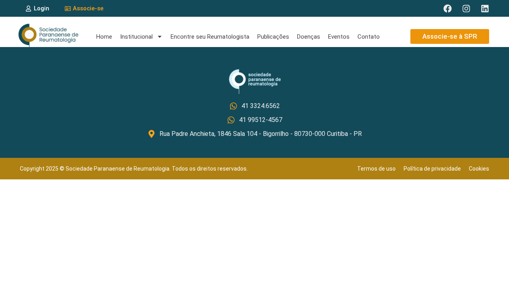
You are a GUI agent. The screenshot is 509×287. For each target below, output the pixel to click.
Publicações (273, 36)
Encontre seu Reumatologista (210, 36)
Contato (368, 36)
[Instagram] (466, 8)
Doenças (308, 36)
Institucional (136, 36)
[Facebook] (447, 8)
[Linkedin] (484, 8)
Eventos (339, 36)
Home (104, 36)
